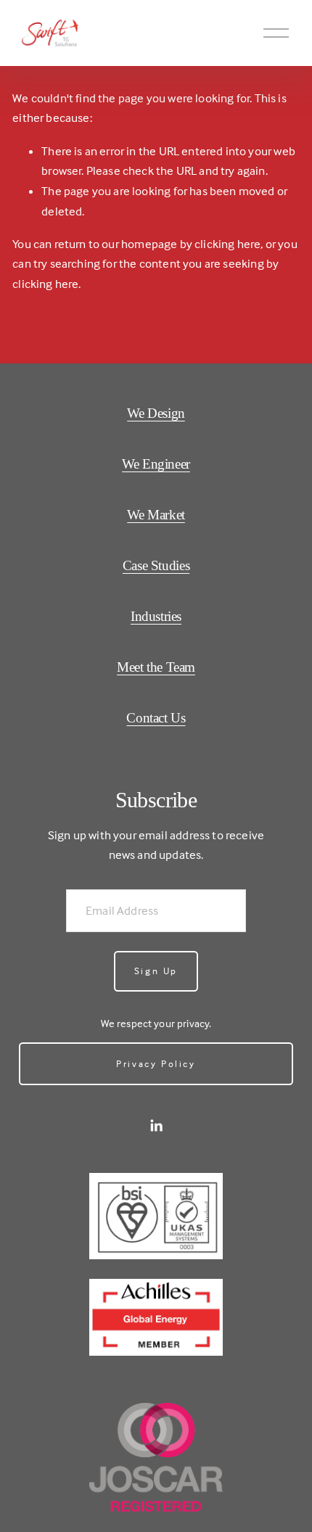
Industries (156, 616)
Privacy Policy (155, 1063)
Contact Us (155, 717)
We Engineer (156, 463)
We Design (156, 413)
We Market (156, 514)
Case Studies (156, 565)
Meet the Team (156, 667)
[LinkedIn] (156, 1126)
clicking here (227, 244)
